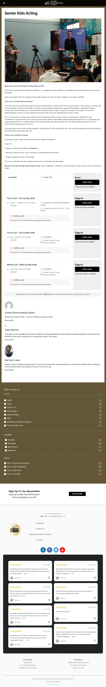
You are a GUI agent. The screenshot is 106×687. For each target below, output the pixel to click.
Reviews (40, 540)
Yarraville (11, 440)
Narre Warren (13, 447)
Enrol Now (87, 182)
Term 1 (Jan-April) (13, 474)
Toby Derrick (12, 329)
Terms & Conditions (53, 681)
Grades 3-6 (11, 407)
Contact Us (40, 529)
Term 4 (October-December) (18, 463)
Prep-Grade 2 (12, 411)
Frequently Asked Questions (40, 534)
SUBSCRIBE (77, 494)
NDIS (9, 418)
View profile (9, 320)
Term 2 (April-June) (14, 470)
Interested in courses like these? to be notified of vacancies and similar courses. (53, 294)
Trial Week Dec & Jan (15, 425)
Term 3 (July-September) (16, 467)
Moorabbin (12, 443)
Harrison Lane (12, 360)
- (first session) (22, 204)
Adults (9, 400)
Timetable (40, 523)
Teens (9, 404)
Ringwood (12, 450)
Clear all (99, 394)
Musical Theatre (13, 415)
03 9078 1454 (56, 513)
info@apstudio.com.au (57, 516)
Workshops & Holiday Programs (19, 422)
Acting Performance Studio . (20, 312)
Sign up (47, 294)
